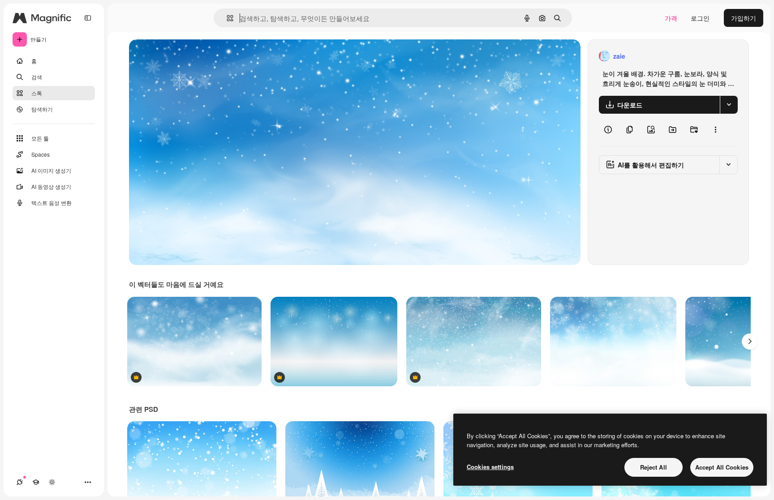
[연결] (20, 482)
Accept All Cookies (721, 467)
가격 (671, 17)
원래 (180, 56)
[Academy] (36, 482)
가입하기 (743, 17)
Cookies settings (490, 466)
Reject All (653, 467)
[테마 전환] (52, 482)
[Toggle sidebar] (88, 18)
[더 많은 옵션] (715, 130)
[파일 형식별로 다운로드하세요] (729, 105)
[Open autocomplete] (226, 18)
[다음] (750, 341)
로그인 (700, 17)
